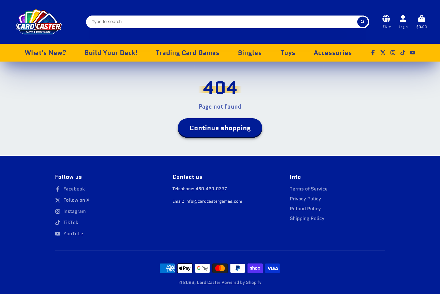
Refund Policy (305, 208)
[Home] (38, 22)
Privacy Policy (305, 199)
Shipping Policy (307, 218)
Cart (421, 22)
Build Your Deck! (111, 52)
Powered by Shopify (242, 282)
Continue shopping (220, 128)
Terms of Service (309, 189)
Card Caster (209, 282)
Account (403, 22)
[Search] (362, 22)
